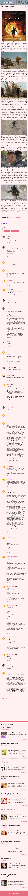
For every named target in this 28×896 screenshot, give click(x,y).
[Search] (26, 3)
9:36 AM (8, 276)
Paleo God (9, 352)
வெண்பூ (8, 308)
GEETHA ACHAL (10, 367)
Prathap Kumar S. (10, 300)
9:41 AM (8, 285)
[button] (26, 7)
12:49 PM (9, 348)
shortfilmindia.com (11, 270)
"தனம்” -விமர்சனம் (6, 727)
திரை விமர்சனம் (12, 217)
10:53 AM (9, 304)
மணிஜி (8, 490)
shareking (9, 479)
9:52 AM (8, 582)
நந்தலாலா (3, 761)
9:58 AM (8, 660)
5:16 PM (8, 403)
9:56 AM (8, 634)
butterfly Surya (10, 664)
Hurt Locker (7, 231)
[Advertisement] (14, 709)
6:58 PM (8, 475)
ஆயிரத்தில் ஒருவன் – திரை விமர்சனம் (10, 825)
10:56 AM (9, 337)
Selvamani (9, 384)
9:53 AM (8, 601)
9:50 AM (8, 552)
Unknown (9, 280)
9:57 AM (8, 650)
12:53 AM (9, 668)
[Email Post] (4, 228)
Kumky (8, 415)
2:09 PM (8, 371)
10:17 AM (9, 296)
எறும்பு (8, 341)
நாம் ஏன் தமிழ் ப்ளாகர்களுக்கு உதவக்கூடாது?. (8, 875)
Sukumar (8, 262)
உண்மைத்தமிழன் (10, 407)
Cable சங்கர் (8, 2)
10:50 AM (9, 695)
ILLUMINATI (9, 375)
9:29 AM (8, 266)
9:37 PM (8, 533)
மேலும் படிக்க (24, 739)
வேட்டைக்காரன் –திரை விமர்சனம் (9, 794)
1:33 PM (8, 363)
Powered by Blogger (14, 893)
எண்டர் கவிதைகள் (6, 858)
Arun (8, 236)
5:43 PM (8, 411)
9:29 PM (8, 486)
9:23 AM (8, 242)
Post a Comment (6, 698)
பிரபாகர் (8, 246)
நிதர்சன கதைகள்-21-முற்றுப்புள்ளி (9, 809)
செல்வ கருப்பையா (10, 672)
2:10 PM (8, 380)
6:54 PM (8, 462)
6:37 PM (8, 419)
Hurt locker (18, 217)
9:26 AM (8, 258)
